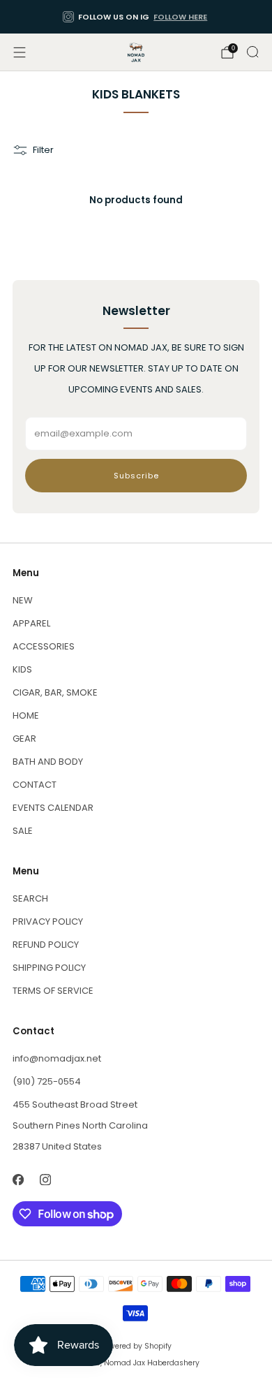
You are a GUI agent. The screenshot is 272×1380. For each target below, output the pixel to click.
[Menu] (20, 52)
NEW (23, 600)
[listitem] (136, 17)
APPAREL (31, 623)
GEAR (24, 738)
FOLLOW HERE (180, 16)
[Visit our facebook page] (17, 1179)
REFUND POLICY (46, 944)
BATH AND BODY (48, 761)
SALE (23, 830)
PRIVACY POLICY (48, 921)
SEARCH (30, 898)
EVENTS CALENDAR (53, 807)
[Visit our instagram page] (45, 1179)
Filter (43, 149)
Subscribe (136, 475)
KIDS (22, 669)
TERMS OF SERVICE (53, 990)
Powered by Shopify (136, 1346)
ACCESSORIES (44, 646)
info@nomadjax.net (57, 1058)
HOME (26, 715)
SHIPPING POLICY (49, 967)
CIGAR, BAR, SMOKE (55, 692)
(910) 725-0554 (47, 1081)
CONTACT (34, 784)
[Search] (252, 52)
